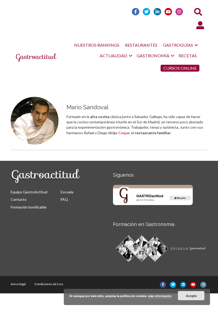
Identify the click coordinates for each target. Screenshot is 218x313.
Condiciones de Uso (48, 284)
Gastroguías (178, 44)
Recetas (188, 55)
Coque (123, 133)
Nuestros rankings (96, 44)
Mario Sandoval (87, 107)
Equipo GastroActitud (29, 192)
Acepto (191, 295)
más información (160, 296)
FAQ (64, 199)
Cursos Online (180, 68)
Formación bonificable (29, 207)
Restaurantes (141, 44)
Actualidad (113, 55)
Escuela (67, 192)
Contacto (19, 199)
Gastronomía (153, 55)
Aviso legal (18, 284)
